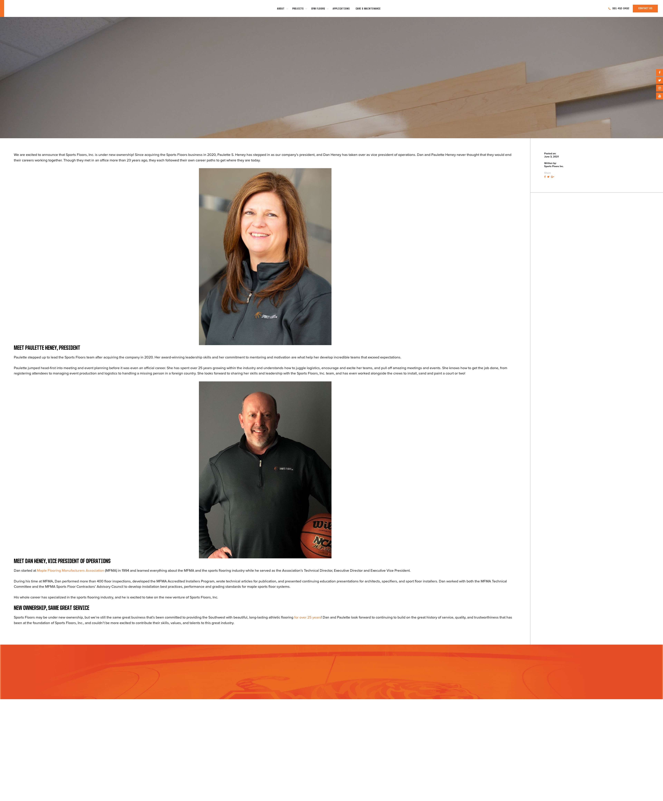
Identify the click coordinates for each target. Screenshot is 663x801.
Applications (341, 8)
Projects (298, 8)
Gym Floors (318, 8)
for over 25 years (307, 617)
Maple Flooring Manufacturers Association (70, 570)
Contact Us (645, 8)
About (281, 8)
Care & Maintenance (368, 8)
